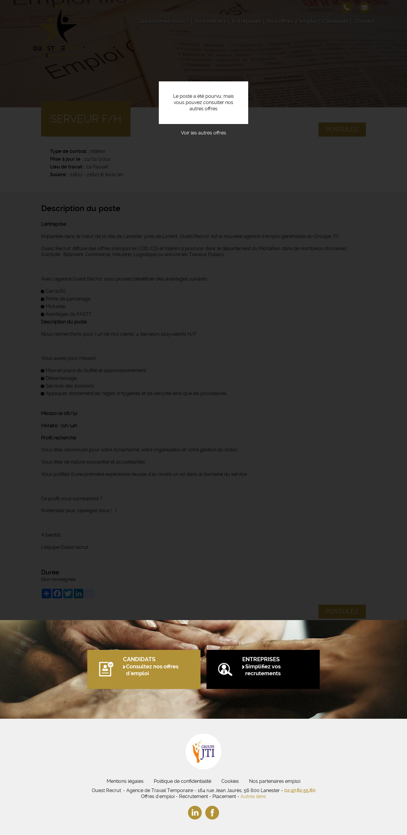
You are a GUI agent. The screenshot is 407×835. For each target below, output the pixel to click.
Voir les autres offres (203, 133)
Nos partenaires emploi (274, 781)
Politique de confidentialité (182, 781)
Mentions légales (125, 781)
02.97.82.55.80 (300, 790)
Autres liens (253, 796)
